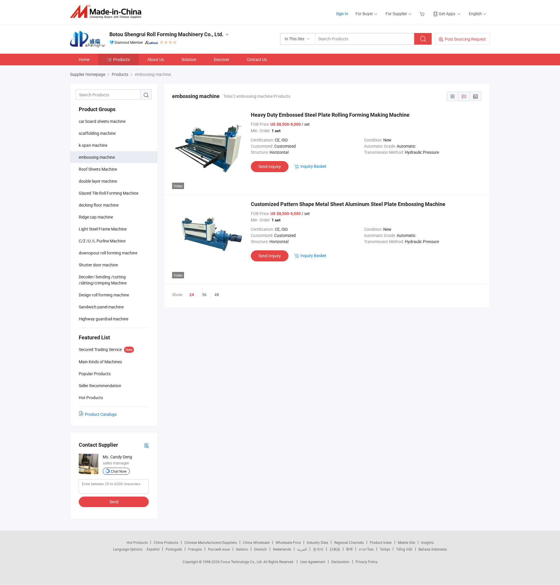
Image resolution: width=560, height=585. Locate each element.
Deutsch (260, 549)
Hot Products (137, 542)
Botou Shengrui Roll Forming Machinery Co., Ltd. (166, 34)
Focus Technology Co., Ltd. (241, 561)
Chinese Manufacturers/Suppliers (210, 542)
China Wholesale (256, 542)
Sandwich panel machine (101, 307)
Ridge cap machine (96, 217)
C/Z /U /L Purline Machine (102, 241)
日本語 (335, 549)
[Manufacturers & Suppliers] (107, 11)
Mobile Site (406, 542)
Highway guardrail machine (103, 319)
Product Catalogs (101, 414)
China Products (166, 542)
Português (174, 549)
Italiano (242, 549)
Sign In (342, 13)
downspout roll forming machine (108, 253)
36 (204, 294)
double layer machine (98, 181)
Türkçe (385, 549)
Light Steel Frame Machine (103, 229)
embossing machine (97, 157)
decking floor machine (98, 205)
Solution (188, 59)
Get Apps (447, 13)
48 (216, 294)
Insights (427, 542)
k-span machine (93, 145)
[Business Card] (146, 445)
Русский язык (219, 549)
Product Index (381, 542)
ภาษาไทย (366, 549)
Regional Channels (349, 542)
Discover (221, 59)
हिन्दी (349, 549)
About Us (155, 59)
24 (191, 294)
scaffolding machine (97, 133)
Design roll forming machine (104, 295)
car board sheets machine (102, 121)
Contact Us (257, 59)
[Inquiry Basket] (423, 13)
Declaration (340, 561)
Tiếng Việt (404, 549)
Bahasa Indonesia (433, 549)
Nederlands (282, 549)
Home (84, 59)
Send (113, 501)
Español (153, 549)
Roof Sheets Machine (98, 169)
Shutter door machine (98, 265)
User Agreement (312, 561)
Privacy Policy (367, 561)
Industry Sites (317, 542)
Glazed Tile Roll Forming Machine (108, 193)
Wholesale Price (288, 542)
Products (121, 59)
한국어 (318, 549)
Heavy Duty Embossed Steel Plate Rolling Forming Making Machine (330, 115)
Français (195, 549)
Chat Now (119, 471)
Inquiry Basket (313, 166)
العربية (302, 549)
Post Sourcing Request (465, 39)
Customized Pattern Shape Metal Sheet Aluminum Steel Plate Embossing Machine (348, 204)
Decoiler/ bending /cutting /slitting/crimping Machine (103, 280)
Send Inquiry (269, 166)
